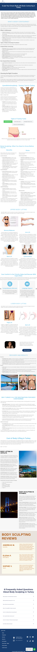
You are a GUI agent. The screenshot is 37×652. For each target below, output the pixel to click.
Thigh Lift (9, 322)
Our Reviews (4, 641)
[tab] (8, 121)
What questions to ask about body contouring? (10, 596)
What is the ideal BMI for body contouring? (9, 608)
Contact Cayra (4, 647)
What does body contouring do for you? (9, 600)
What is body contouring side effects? (8, 604)
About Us (3, 639)
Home (3, 632)
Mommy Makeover (9, 230)
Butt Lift (27, 325)
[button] (36, 1)
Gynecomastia (28, 256)
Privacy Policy (4, 645)
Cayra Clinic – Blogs (5, 643)
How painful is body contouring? (7, 623)
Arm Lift (27, 232)
